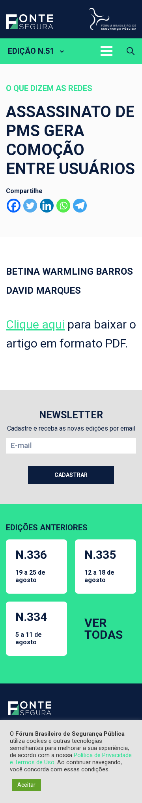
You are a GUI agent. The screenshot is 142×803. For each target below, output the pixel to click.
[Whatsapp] (63, 206)
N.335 (100, 566)
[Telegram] (80, 206)
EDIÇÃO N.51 (31, 51)
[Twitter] (30, 206)
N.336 (31, 566)
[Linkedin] (47, 206)
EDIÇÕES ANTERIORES (47, 527)
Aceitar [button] (26, 785)
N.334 (31, 628)
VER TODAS (103, 629)
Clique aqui (35, 324)
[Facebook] (14, 206)
